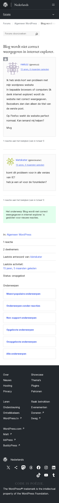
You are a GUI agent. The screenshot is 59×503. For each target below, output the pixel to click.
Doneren (37, 412)
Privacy (7, 391)
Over (6, 374)
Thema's (36, 380)
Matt (7, 434)
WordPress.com (14, 428)
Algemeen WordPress (25, 23)
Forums (7, 14)
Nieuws (7, 380)
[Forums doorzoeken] (37, 33)
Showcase (37, 374)
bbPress (9, 439)
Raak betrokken (40, 401)
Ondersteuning (11, 407)
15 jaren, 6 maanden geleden (35, 69)
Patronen (36, 391)
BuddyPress (11, 445)
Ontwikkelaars (11, 412)
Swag (36, 418)
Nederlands (17, 459)
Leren (6, 401)
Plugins (35, 385)
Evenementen (39, 407)
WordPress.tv (12, 418)
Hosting (7, 385)
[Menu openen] (54, 4)
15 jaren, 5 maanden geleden (30, 165)
